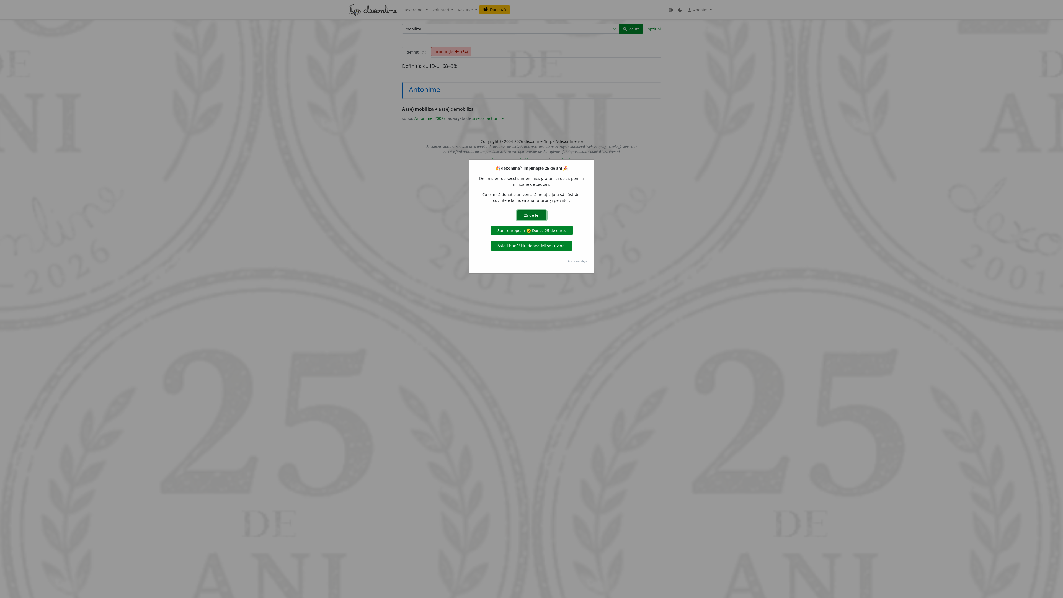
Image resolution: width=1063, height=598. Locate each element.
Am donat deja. (578, 261)
